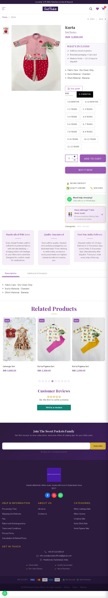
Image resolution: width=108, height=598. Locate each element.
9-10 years (72, 139)
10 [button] (69, 381)
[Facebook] (47, 495)
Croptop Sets (79, 519)
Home (4, 17)
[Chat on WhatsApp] (4, 593)
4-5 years (87, 117)
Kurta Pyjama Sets (81, 528)
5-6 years (72, 124)
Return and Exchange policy (13, 523)
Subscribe (98, 446)
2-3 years (87, 109)
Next (101, 19)
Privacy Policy (8, 533)
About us (42, 509)
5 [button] (52, 381)
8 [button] (62, 381)
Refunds (83, 587)
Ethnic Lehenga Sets (82, 509)
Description (11, 273)
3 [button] (46, 381)
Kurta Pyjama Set (11, 366)
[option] (6, 27)
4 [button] (49, 381)
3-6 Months (73, 102)
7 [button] (59, 381)
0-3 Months (85, 94)
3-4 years (72, 117)
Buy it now (85, 170)
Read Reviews (70, 32)
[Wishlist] (97, 9)
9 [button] (65, 381)
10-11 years (90, 139)
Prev (92, 19)
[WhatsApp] (60, 495)
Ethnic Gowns (80, 514)
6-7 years (87, 124)
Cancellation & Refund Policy (14, 538)
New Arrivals (83, 226)
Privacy (67, 587)
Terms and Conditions (11, 528)
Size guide (75, 88)
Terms (74, 587)
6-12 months (91, 102)
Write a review (54, 407)
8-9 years (87, 132)
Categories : (70, 226)
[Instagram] (54, 495)
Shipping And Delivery (11, 514)
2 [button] (43, 381)
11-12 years (73, 146)
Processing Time (9, 509)
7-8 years (72, 132)
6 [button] (56, 381)
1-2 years (72, 109)
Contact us (42, 514)
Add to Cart (93, 158)
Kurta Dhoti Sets (81, 523)
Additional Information (37, 273)
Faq (3, 519)
